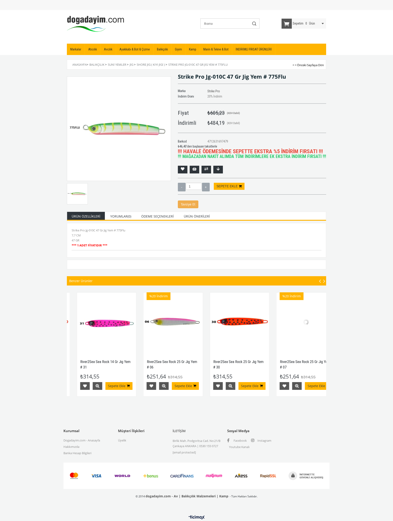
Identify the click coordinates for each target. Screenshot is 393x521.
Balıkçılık (162, 49)
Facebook (240, 440)
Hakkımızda (71, 447)
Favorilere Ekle (75, 386)
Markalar (75, 49)
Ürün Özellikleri (86, 216)
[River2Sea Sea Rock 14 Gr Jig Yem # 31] (97, 322)
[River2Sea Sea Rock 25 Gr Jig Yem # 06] (163, 322)
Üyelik (122, 440)
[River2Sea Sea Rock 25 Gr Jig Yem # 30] (230, 322)
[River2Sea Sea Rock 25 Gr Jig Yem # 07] (296, 322)
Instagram (264, 440)
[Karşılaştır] (206, 169)
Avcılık (108, 49)
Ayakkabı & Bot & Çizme (134, 49)
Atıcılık (92, 49)
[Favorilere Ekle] (182, 169)
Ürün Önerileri (197, 216)
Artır (206, 187)
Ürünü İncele (88, 386)
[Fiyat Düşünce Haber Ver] (218, 169)
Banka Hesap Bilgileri (77, 453)
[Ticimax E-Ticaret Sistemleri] (197, 517)
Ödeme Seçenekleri (157, 216)
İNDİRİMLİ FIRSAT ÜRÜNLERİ (254, 49)
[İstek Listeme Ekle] (194, 169)
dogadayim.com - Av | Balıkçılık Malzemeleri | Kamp (187, 496)
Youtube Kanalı (239, 447)
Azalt (182, 187)
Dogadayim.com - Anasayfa (81, 440)
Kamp (192, 49)
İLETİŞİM (179, 431)
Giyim (178, 49)
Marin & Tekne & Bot (216, 49)
